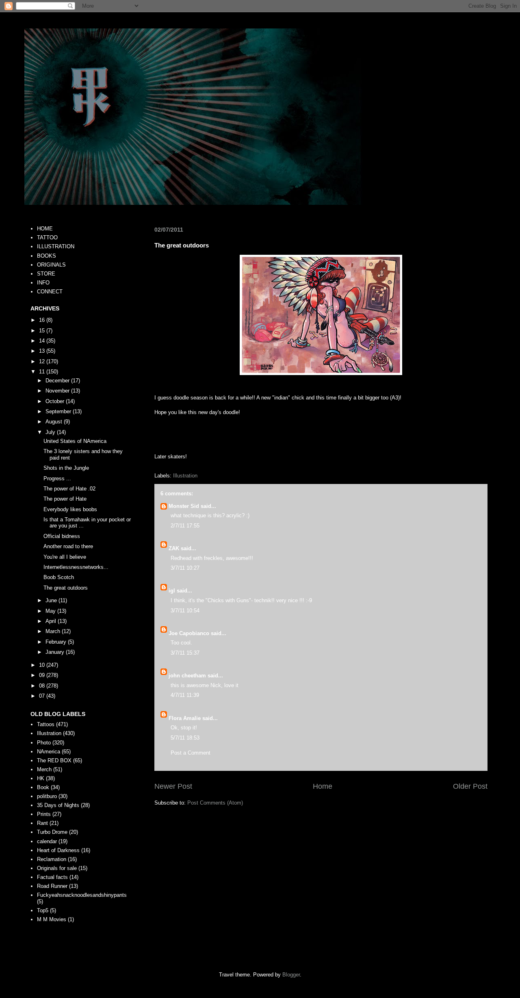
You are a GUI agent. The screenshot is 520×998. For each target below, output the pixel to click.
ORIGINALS (51, 265)
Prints (44, 814)
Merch (44, 769)
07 (42, 696)
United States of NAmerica (74, 441)
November (58, 391)
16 (42, 320)
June (52, 600)
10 (42, 665)
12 (42, 361)
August (55, 422)
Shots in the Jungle (66, 468)
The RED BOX (54, 760)
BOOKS (46, 256)
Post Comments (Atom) (215, 803)
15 (42, 331)
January (56, 652)
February (57, 642)
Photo (44, 743)
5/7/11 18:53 (185, 738)
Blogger (291, 975)
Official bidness (61, 536)
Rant (42, 823)
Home (322, 786)
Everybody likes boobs (70, 509)
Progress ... (57, 478)
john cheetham (187, 676)
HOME (45, 229)
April (52, 621)
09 (42, 675)
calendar (47, 841)
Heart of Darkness (58, 850)
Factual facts (52, 877)
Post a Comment (190, 753)
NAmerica (48, 751)
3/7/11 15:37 (185, 653)
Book (43, 787)
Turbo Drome (52, 832)
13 (42, 351)
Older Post (470, 786)
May (51, 611)
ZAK (174, 548)
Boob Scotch (58, 577)
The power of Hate (65, 499)
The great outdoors (65, 588)
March (54, 631)
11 (42, 372)
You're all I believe (64, 557)
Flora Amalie (185, 718)
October (56, 401)
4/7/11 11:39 (185, 695)
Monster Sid (184, 506)
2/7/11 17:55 (185, 526)
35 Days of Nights (58, 805)
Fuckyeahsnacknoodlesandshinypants (82, 895)
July (51, 432)
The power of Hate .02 (69, 489)
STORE (46, 274)
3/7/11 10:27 (185, 568)
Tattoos (45, 724)
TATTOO (47, 237)
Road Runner (52, 886)
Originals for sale (57, 868)
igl (172, 591)
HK (40, 778)
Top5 (42, 910)
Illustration (185, 476)
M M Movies (51, 919)
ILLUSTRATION (55, 246)
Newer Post (173, 786)
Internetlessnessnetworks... (75, 567)
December (58, 381)
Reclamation (51, 859)
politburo (47, 796)
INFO (43, 283)
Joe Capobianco (189, 633)
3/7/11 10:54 (185, 610)
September (59, 411)
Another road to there (68, 546)
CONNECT (50, 292)
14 (42, 341)
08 (42, 686)
